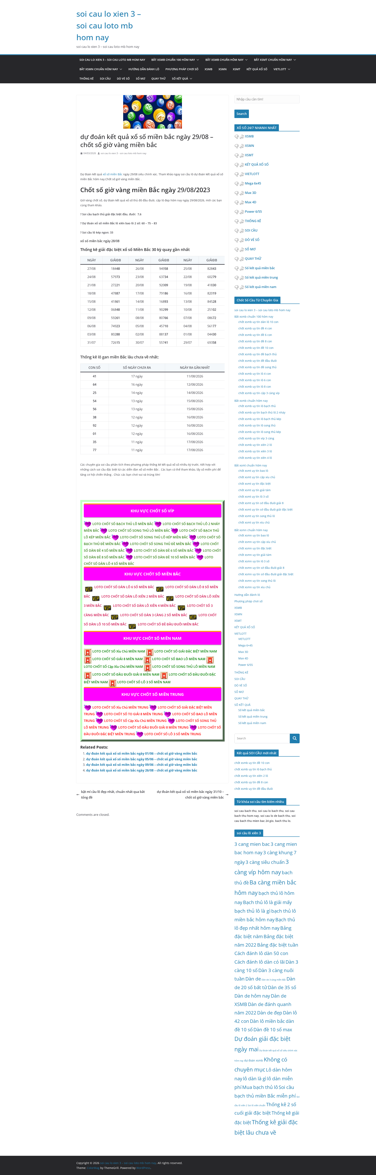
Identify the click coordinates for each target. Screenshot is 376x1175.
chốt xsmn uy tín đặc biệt (254, 548)
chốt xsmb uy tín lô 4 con (254, 373)
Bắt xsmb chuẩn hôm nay (224, 60)
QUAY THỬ (158, 78)
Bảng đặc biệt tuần (277, 944)
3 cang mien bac (252, 844)
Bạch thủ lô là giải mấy (267, 902)
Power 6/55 (254, 211)
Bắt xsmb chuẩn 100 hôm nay (173, 60)
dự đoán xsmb (253, 1060)
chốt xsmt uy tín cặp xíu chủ (256, 477)
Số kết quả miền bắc (260, 268)
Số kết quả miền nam (261, 287)
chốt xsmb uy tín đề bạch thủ (257, 354)
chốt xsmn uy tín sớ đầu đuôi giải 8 (261, 568)
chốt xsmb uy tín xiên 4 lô (255, 458)
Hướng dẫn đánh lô (143, 69)
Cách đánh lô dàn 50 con (261, 953)
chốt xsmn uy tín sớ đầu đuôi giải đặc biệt (265, 574)
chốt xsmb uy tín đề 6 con (255, 335)
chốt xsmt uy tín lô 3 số (253, 496)
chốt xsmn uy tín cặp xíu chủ (257, 542)
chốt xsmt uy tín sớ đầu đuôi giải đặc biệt (265, 509)
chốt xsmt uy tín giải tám (254, 490)
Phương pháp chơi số (181, 69)
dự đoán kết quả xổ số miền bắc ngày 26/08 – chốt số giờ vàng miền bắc (141, 770)
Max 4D (251, 202)
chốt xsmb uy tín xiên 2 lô (255, 445)
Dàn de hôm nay (252, 995)
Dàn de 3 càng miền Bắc (274, 979)
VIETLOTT (280, 69)
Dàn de (253, 978)
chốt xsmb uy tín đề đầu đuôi (257, 361)
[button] (197, 60)
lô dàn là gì (254, 1078)
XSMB (208, 69)
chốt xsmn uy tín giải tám (254, 555)
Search (242, 114)
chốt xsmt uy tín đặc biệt (254, 483)
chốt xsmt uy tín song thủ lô (256, 516)
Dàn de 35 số (282, 987)
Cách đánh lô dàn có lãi (259, 962)
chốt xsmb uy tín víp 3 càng (256, 438)
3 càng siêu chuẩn (265, 862)
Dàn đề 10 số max (272, 1029)
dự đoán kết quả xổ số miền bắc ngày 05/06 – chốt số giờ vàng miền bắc (141, 759)
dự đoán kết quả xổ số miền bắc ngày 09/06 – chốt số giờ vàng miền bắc (141, 764)
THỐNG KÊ (87, 78)
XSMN (223, 69)
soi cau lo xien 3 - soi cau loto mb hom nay (123, 153)
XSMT (236, 69)
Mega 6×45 (245, 645)
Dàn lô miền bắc (267, 1021)
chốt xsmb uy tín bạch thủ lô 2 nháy (261, 412)
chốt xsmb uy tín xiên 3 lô (255, 451)
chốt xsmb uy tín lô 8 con (254, 386)
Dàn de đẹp (269, 1012)
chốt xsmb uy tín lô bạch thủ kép (259, 419)
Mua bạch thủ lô (260, 1087)
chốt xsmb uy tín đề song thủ (257, 367)
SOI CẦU (105, 78)
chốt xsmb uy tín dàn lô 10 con (258, 322)
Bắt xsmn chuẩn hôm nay (99, 69)
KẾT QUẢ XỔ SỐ (257, 69)
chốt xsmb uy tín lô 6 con (254, 380)
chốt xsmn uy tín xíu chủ (254, 587)
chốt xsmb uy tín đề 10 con (256, 348)
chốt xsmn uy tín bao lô (253, 535)
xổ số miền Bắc (113, 174)
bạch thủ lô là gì (252, 911)
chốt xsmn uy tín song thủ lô (257, 581)
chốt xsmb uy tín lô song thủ (257, 425)
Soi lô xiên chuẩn (256, 1105)
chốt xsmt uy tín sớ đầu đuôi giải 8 (261, 503)
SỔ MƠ (140, 78)
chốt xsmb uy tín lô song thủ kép (259, 432)
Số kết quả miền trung (262, 277)
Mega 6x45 (253, 183)
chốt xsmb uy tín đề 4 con (255, 328)
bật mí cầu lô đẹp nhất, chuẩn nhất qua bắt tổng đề (113, 795)
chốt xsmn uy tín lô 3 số (253, 561)
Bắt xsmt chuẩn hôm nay (273, 60)
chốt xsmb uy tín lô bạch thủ (257, 406)
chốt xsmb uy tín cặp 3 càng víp (259, 393)
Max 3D (251, 193)
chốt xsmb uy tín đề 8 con (255, 341)
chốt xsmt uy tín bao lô (253, 471)
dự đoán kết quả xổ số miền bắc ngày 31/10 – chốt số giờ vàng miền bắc (190, 795)
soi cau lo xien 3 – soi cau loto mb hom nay (108, 25)
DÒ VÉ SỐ (123, 78)
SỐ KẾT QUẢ (180, 78)
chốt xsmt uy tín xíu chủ (254, 522)
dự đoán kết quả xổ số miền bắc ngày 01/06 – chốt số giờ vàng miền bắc (141, 753)
